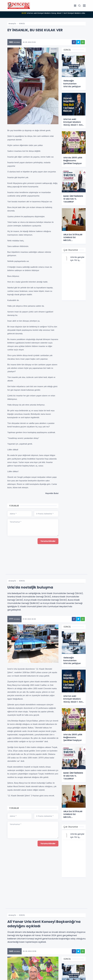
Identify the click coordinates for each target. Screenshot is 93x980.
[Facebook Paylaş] (74, 42)
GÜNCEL (22, 23)
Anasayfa (12, 23)
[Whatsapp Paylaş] (83, 42)
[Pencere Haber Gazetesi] (18, 5)
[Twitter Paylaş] (78, 42)
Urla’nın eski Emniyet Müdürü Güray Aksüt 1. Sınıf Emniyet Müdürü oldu (53, 13)
